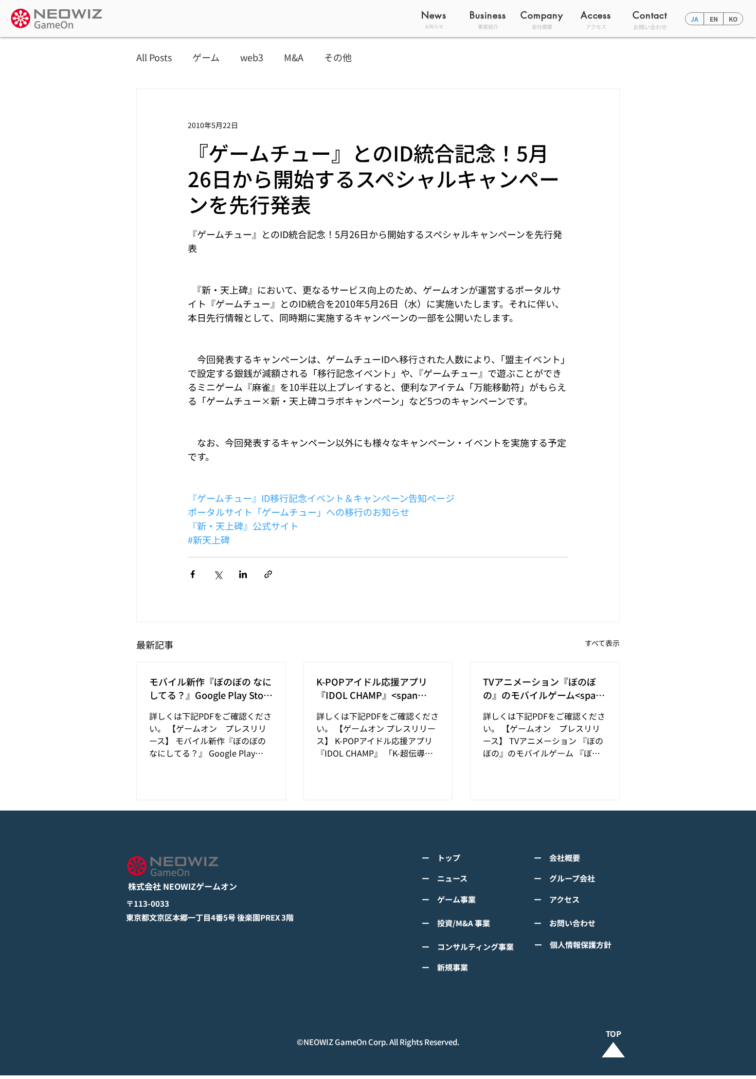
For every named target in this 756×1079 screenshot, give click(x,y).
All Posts (154, 57)
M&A (293, 57)
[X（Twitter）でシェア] (218, 574)
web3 (251, 57)
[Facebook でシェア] (192, 574)
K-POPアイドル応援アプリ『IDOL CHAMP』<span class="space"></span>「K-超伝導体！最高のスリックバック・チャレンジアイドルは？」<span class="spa (376, 688)
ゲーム (206, 57)
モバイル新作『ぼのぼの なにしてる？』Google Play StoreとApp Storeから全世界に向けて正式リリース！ (210, 688)
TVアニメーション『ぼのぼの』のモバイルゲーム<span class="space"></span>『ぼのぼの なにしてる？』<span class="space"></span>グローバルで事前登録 (543, 688)
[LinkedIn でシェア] (243, 574)
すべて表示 (602, 643)
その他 (338, 57)
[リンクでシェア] (268, 574)
